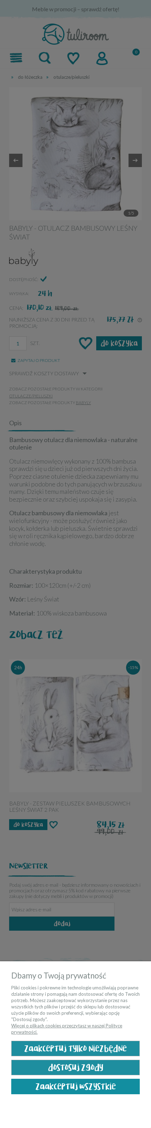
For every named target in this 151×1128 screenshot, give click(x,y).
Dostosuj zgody (75, 1067)
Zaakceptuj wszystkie (75, 1086)
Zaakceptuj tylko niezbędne (75, 1048)
